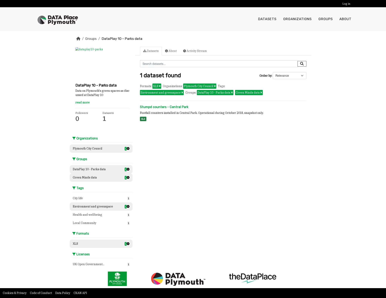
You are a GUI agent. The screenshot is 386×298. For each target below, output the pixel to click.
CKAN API (80, 293)
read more (82, 102)
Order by (266, 75)
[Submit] (302, 64)
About (345, 19)
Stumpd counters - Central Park (164, 107)
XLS (143, 119)
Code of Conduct (41, 293)
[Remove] (160, 86)
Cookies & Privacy (15, 293)
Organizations (297, 19)
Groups (325, 19)
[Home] (78, 39)
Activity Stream (196, 51)
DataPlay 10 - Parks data (122, 39)
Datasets (267, 19)
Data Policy (63, 293)
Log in (346, 3)
